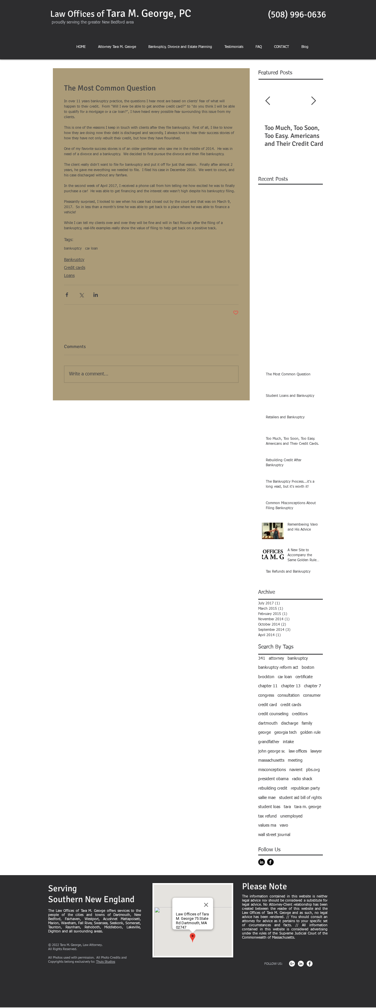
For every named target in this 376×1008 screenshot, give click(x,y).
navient (296, 770)
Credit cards (74, 268)
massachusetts (271, 760)
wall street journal (274, 835)
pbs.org (313, 770)
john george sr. (271, 751)
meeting (295, 760)
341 (261, 658)
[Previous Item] (267, 101)
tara (287, 807)
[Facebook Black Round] (270, 862)
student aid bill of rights (300, 798)
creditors (300, 714)
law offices (298, 751)
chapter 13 (291, 686)
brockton (266, 677)
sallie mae (267, 798)
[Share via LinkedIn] (95, 294)
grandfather (268, 742)
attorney (276, 658)
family (307, 723)
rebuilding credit (272, 788)
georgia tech (285, 732)
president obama (273, 779)
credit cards (291, 705)
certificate (304, 677)
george (264, 732)
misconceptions (272, 770)
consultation (289, 695)
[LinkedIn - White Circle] (301, 964)
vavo (284, 825)
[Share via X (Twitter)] (81, 294)
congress (266, 695)
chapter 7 (312, 686)
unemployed (291, 816)
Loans (69, 276)
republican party (305, 788)
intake (288, 742)
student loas (269, 807)
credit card (267, 705)
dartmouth (268, 723)
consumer (312, 695)
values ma (267, 825)
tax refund (267, 816)
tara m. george (307, 807)
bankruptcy (73, 248)
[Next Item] (313, 101)
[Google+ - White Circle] (292, 964)
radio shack (302, 779)
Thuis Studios (105, 961)
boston (308, 668)
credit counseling (273, 714)
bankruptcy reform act (278, 668)
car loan (91, 248)
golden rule (310, 732)
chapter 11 (268, 686)
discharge (289, 723)
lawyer (316, 751)
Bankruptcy (74, 260)
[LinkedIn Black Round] (261, 862)
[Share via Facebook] (67, 294)
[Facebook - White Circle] (310, 964)
